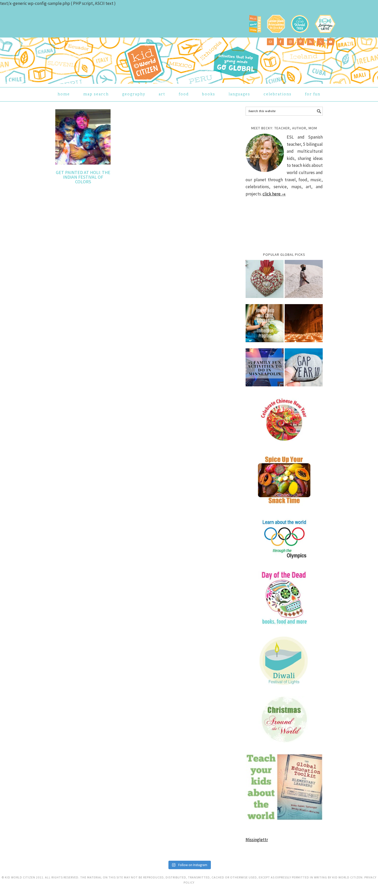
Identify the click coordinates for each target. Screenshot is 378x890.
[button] (144, 459)
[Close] (272, 404)
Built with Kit (234, 473)
